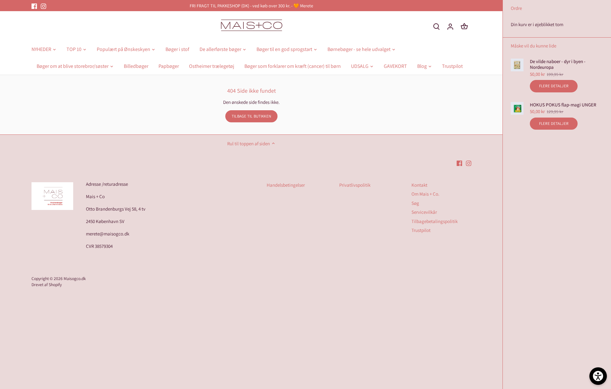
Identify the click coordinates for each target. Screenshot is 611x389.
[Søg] (436, 26)
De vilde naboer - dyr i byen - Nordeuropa (558, 64)
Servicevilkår (424, 212)
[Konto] (450, 26)
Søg (415, 203)
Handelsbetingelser (286, 185)
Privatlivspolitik (354, 185)
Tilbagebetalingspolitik (434, 221)
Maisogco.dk (75, 278)
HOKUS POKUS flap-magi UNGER (563, 105)
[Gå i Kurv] (464, 26)
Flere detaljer (553, 86)
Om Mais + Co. (425, 194)
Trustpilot (421, 230)
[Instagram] (43, 5)
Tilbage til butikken (251, 116)
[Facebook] (34, 5)
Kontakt (419, 185)
